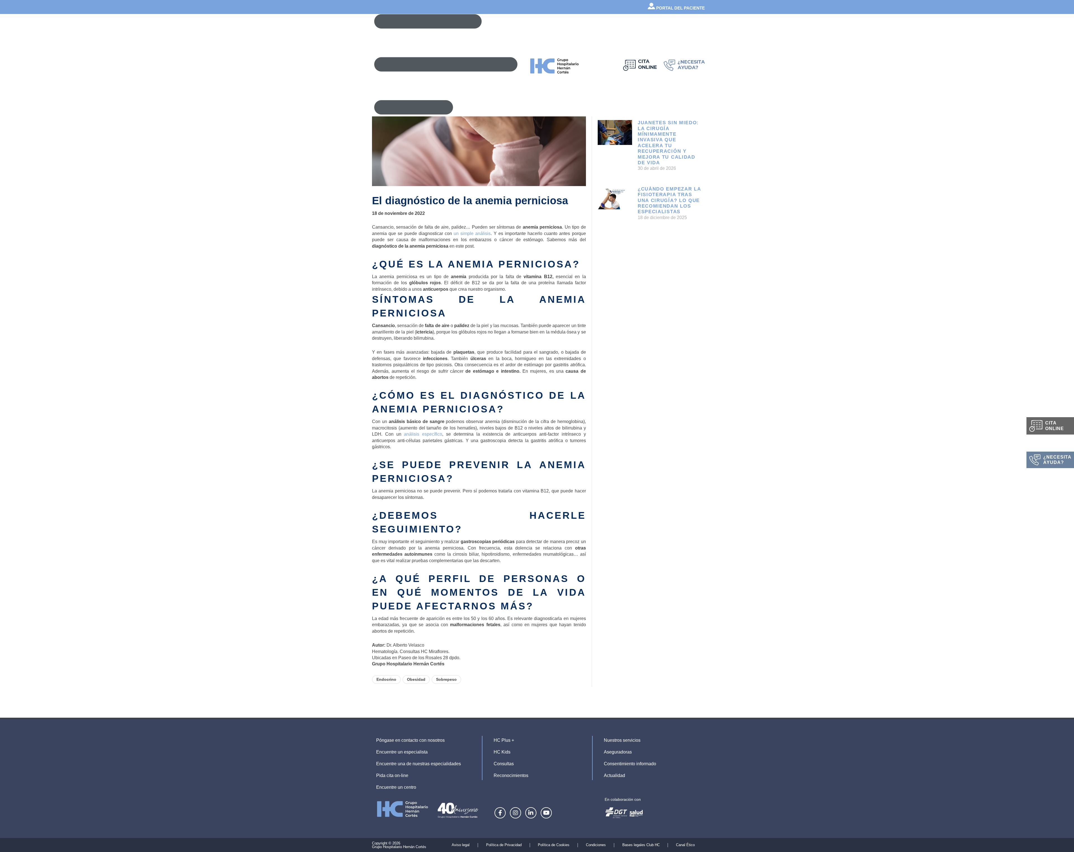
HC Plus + (504, 740)
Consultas (504, 763)
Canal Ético (685, 845)
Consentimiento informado (630, 763)
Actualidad (614, 775)
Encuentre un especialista (402, 752)
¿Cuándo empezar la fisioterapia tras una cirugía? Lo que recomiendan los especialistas (669, 200)
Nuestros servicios (622, 740)
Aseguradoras (618, 752)
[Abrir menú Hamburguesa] (445, 64)
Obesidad (416, 679)
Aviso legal (461, 845)
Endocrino (386, 679)
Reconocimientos (511, 775)
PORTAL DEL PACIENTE (680, 8)
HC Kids (502, 752)
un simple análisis (472, 233)
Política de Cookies (553, 845)
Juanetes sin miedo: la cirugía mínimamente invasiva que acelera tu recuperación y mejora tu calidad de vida (668, 142)
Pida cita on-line (392, 775)
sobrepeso (446, 679)
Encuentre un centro (396, 787)
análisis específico (423, 434)
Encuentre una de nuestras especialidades (418, 763)
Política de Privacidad (504, 845)
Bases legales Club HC (641, 845)
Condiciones (596, 845)
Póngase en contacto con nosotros (410, 740)
